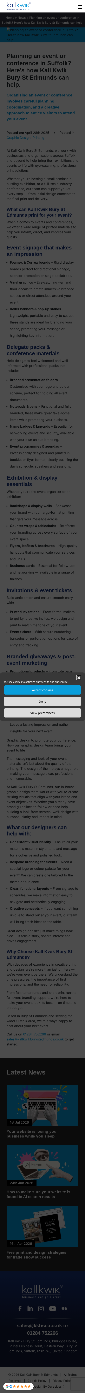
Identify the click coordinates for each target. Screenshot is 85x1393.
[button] (79, 677)
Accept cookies (42, 690)
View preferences (42, 713)
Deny (42, 701)
